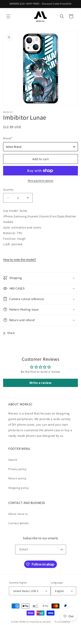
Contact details (18, 523)
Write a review (40, 383)
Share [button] (11, 333)
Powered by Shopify (40, 621)
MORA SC (24, 621)
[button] (8, 16)
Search (12, 460)
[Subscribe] (61, 549)
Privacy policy (17, 469)
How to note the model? (19, 259)
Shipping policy (18, 488)
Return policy (17, 478)
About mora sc (18, 514)
